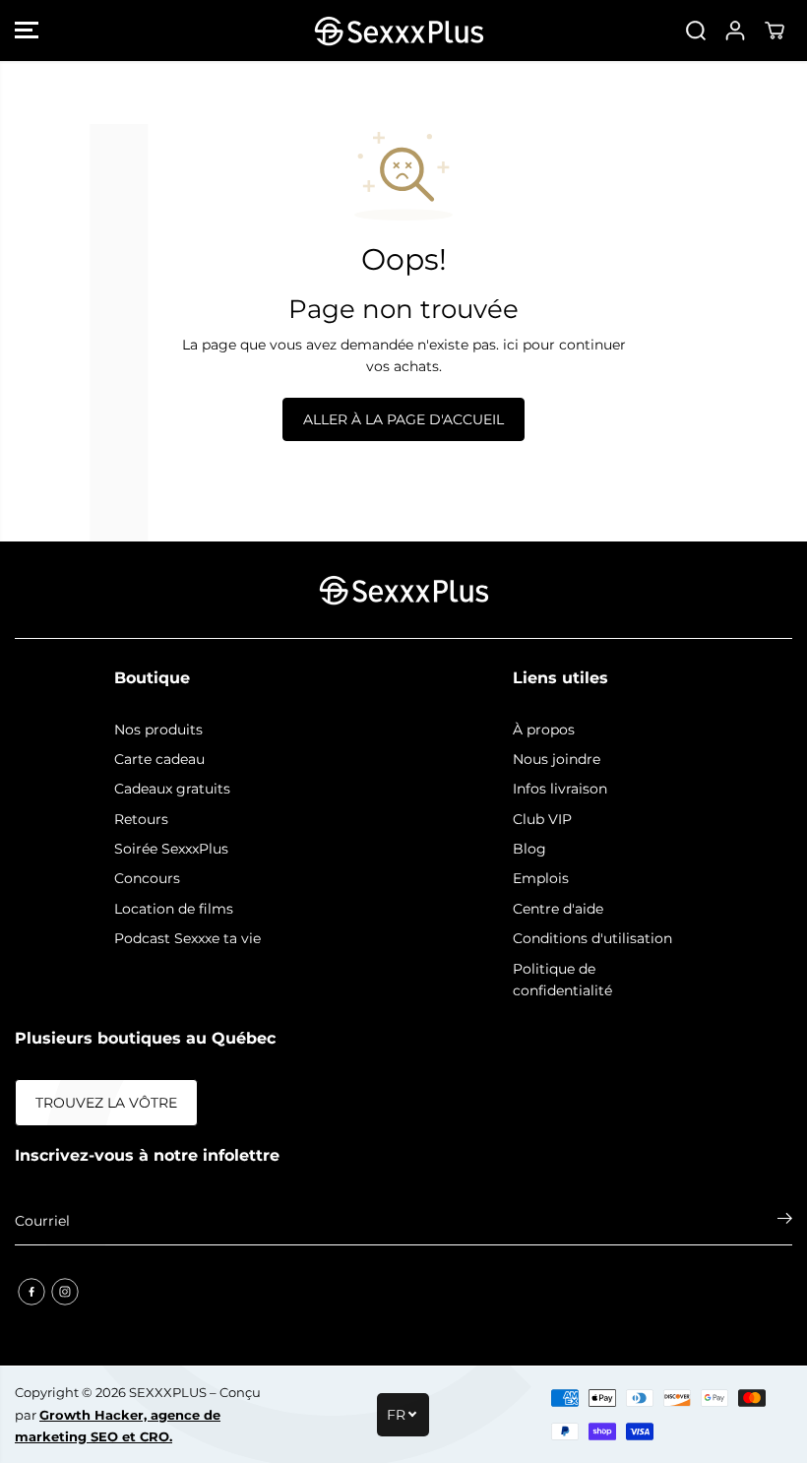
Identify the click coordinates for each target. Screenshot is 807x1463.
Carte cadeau (159, 759)
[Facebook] (31, 1291)
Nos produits (158, 729)
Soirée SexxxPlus (171, 849)
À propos (544, 729)
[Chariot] (774, 30)
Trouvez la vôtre (106, 1103)
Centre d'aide (558, 909)
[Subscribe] (784, 1220)
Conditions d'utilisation (592, 938)
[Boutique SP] (398, 30)
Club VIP (542, 819)
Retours (141, 819)
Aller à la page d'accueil (403, 419)
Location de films (173, 909)
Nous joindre (556, 759)
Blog (529, 849)
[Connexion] (735, 30)
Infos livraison (560, 788)
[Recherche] (696, 30)
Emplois (541, 878)
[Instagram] (65, 1291)
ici (511, 344)
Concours (147, 878)
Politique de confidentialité (562, 979)
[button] (26, 30)
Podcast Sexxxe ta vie (187, 938)
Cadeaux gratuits (172, 788)
